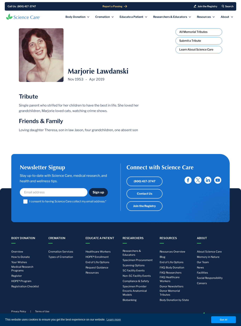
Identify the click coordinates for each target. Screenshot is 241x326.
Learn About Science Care (196, 49)
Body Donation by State (174, 300)
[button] (77, 17)
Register (16, 275)
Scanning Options (134, 265)
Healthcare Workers (98, 251)
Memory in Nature (208, 257)
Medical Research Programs (22, 268)
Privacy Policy (18, 311)
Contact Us (144, 193)
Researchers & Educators (132, 252)
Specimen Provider (135, 286)
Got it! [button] (223, 319)
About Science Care (209, 251)
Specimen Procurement (138, 260)
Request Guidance (97, 267)
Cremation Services (60, 251)
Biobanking (130, 300)
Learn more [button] (114, 319)
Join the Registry (144, 206)
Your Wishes (19, 262)
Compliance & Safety (136, 281)
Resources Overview (172, 251)
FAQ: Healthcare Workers (170, 279)
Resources (92, 272)
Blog (162, 257)
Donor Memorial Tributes (170, 292)
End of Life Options (97, 262)
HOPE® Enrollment (97, 257)
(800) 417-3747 (144, 181)
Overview (17, 251)
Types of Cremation (60, 257)
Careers (202, 283)
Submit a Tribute (190, 40)
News (200, 267)
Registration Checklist (25, 286)
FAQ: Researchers (171, 272)
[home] (23, 17)
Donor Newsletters (171, 286)
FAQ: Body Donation (172, 267)
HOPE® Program (21, 281)
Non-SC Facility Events (137, 275)
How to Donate (20, 257)
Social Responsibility (210, 278)
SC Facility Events (134, 270)
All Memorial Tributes (193, 32)
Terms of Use (42, 311)
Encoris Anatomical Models (135, 292)
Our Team (203, 262)
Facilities (202, 272)
